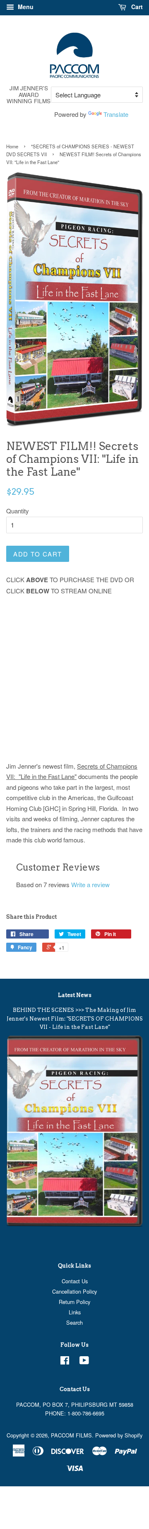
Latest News (74, 995)
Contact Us (75, 1281)
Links (75, 1312)
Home (12, 146)
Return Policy (74, 1302)
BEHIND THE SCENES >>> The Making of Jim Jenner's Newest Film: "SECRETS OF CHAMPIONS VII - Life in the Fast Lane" (75, 1018)
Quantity (17, 510)
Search (74, 1322)
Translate (115, 114)
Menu (25, 6)
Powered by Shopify (118, 1435)
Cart (136, 6)
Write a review (90, 884)
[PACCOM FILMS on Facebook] (65, 1362)
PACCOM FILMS (71, 1435)
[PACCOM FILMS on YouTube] (84, 1362)
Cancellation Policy (74, 1291)
